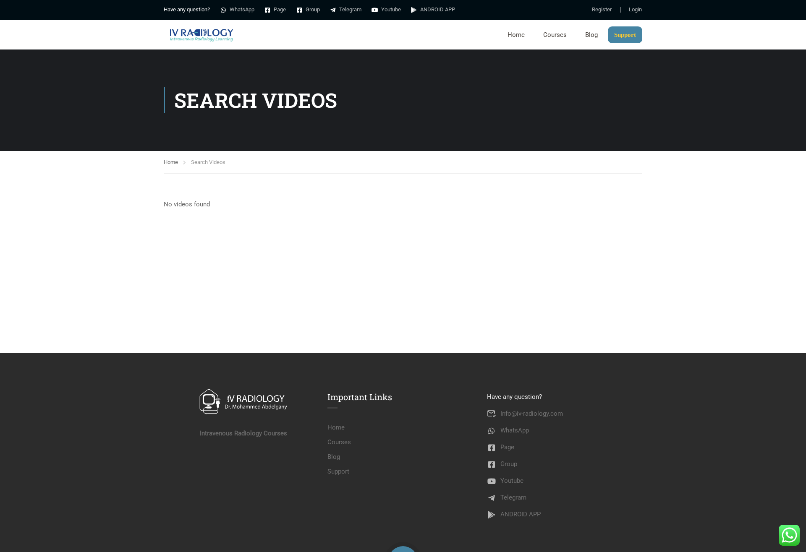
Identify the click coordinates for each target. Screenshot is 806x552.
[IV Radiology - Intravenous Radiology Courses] (201, 35)
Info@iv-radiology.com (531, 413)
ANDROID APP (437, 9)
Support (625, 34)
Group (313, 9)
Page (280, 9)
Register (602, 10)
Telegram (350, 9)
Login (635, 10)
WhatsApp (242, 9)
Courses (555, 35)
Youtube (391, 9)
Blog (591, 35)
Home (516, 35)
